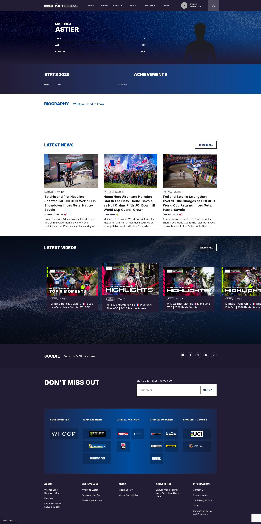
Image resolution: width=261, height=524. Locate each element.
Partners (48, 498)
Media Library (126, 489)
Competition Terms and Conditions (202, 513)
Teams (132, 5)
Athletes (149, 5)
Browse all (205, 145)
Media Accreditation (129, 495)
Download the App (91, 495)
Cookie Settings (9, 521)
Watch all (206, 247)
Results (117, 5)
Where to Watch (90, 489)
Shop (166, 5)
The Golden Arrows (92, 500)
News (91, 5)
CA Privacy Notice (202, 500)
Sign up (207, 390)
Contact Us (199, 489)
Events (105, 5)
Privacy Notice (200, 495)
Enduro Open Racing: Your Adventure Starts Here (167, 493)
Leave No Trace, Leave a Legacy (53, 505)
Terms (196, 505)
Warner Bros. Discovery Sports (53, 491)
